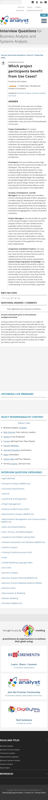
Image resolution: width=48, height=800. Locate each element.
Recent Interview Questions (13, 55)
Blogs (29, 7)
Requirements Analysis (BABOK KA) (18, 514)
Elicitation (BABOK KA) (12, 603)
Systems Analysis (39, 93)
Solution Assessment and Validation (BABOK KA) (23, 542)
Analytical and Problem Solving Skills (18, 537)
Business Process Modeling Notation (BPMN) (22, 583)
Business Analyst (6, 746)
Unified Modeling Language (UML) (17, 562)
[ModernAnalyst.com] (24, 682)
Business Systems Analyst (10, 760)
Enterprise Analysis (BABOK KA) (16, 483)
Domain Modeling (10, 598)
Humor (38, 7)
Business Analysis (24, 93)
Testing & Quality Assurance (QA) (17, 552)
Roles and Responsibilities (14, 527)
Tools (4, 557)
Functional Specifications (13, 488)
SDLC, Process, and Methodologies (17, 532)
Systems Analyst (6, 764)
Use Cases (12, 95)
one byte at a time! (24, 723)
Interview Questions (35, 10)
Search (30, 55)
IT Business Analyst (7, 753)
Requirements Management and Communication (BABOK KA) (23, 520)
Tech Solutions (24, 720)
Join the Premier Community (24, 692)
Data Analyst (5, 767)
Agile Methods (8, 478)
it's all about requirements (24, 667)
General (5, 493)
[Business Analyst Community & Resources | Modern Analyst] (14, 20)
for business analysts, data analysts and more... (24, 695)
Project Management (11, 504)
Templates (20, 10)
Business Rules (9, 588)
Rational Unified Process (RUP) (15, 509)
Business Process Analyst (10, 749)
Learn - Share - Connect (24, 664)
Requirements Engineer (9, 757)
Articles (21, 7)
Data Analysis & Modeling (13, 593)
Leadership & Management (14, 499)
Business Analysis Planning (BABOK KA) (19, 578)
